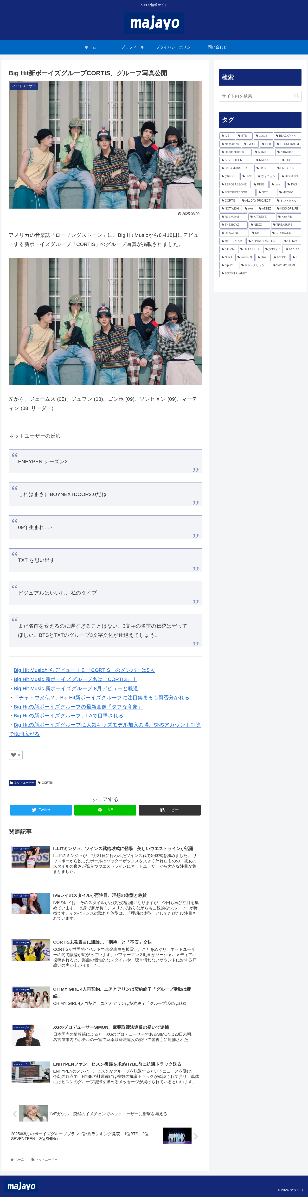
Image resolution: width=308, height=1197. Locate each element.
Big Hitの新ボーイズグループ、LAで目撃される (69, 715)
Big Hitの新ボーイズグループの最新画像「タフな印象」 (78, 706)
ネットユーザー (24, 782)
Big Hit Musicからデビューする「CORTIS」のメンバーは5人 (84, 670)
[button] (296, 96)
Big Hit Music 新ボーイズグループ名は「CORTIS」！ (75, 679)
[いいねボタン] (13, 755)
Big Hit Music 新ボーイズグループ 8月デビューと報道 (76, 688)
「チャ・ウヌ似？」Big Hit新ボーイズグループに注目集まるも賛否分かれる (102, 697)
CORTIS (47, 782)
